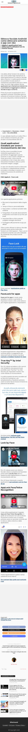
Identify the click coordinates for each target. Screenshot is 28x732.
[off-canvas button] (2, 2)
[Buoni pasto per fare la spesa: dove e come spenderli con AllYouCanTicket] (4, 695)
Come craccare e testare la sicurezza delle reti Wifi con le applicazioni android (17, 711)
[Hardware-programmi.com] (14, 2)
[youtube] (5, 669)
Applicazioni (9, 7)
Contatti (5, 725)
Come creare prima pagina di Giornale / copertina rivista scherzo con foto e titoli (17, 703)
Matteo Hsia (4, 51)
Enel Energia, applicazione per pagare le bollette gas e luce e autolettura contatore (14, 646)
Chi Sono (12, 725)
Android (3, 7)
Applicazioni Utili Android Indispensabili (12, 618)
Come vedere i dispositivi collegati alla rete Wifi (14, 652)
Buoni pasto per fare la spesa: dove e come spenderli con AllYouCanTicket (17, 695)
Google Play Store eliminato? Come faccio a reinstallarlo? (17, 680)
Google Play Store (6, 620)
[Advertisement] (14, 23)
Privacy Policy (20, 725)
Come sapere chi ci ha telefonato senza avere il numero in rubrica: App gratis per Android (17, 687)
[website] (2, 669)
